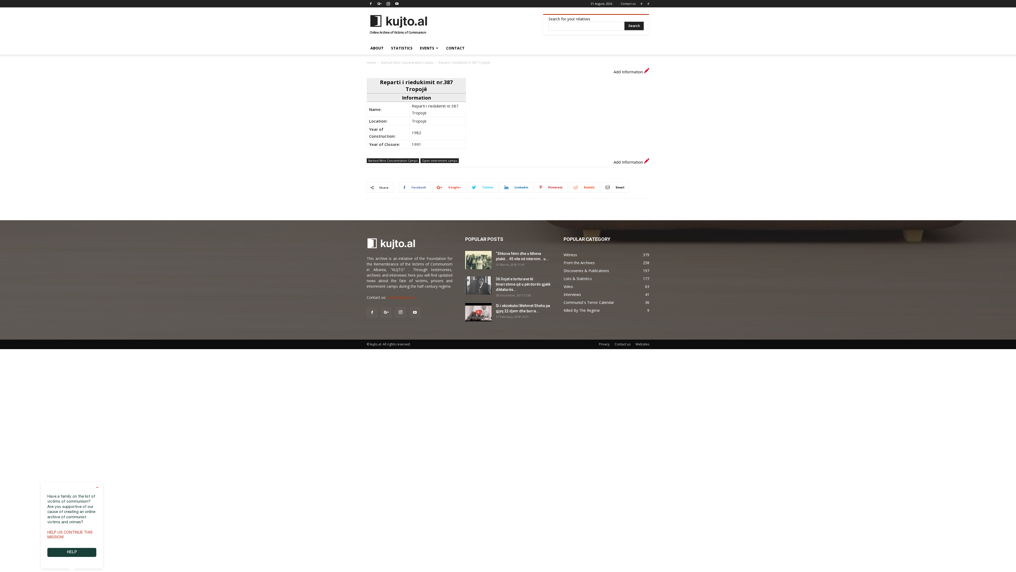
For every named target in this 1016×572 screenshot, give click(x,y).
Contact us (628, 4)
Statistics (401, 48)
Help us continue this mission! (70, 535)
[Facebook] (371, 3)
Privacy (604, 344)
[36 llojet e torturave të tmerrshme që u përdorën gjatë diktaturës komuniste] (478, 285)
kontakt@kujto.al (401, 297)
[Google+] (379, 3)
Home (371, 62)
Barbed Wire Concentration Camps (407, 62)
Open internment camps (439, 161)
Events (427, 48)
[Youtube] (397, 3)
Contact (455, 48)
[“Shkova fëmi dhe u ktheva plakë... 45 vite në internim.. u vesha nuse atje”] (478, 260)
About (377, 48)
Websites (642, 344)
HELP (72, 552)
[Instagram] (388, 3)
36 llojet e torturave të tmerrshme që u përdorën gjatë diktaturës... (523, 284)
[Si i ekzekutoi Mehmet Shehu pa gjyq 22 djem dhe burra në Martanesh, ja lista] (478, 312)
